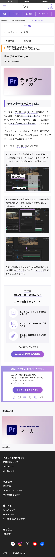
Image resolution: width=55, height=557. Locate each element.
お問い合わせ (8, 466)
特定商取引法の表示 (11, 494)
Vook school (27, 1)
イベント (16, 14)
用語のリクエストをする (28, 390)
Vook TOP (9, 1)
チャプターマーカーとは (17, 32)
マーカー (26, 103)
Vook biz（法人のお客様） (14, 518)
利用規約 (7, 486)
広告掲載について (10, 462)
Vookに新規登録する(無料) (27, 354)
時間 (18, 157)
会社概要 (7, 534)
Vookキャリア (46, 1)
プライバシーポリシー (12, 490)
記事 (4, 14)
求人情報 (29, 14)
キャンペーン (43, 14)
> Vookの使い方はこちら (27, 347)
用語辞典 (4, 20)
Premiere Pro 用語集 (18, 20)
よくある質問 (8, 470)
